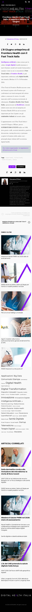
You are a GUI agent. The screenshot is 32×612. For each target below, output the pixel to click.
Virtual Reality (10, 432)
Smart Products (5, 422)
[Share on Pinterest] (19, 44)
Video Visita (3, 432)
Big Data (18, 376)
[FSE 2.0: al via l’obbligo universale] (16, 301)
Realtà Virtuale (15, 415)
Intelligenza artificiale (8, 62)
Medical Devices (19, 404)
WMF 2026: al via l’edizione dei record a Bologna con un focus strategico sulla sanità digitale (15, 480)
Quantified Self (6, 416)
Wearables (18, 432)
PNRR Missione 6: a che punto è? (12, 369)
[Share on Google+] (15, 44)
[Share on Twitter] (11, 44)
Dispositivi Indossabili (8, 392)
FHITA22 (7, 394)
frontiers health (18, 157)
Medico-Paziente (7, 408)
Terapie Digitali (8, 429)
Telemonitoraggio (17, 425)
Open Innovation (16, 410)
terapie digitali (10, 65)
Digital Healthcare (5, 386)
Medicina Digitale (16, 406)
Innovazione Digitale (22, 398)
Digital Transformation (13, 389)
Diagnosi (3, 383)
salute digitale (23, 416)
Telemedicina (7, 425)
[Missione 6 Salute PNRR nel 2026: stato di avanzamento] (16, 245)
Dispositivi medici (22, 392)
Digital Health (9, 157)
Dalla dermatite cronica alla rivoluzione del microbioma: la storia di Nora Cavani (14, 471)
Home (2, 5)
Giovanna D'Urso (13, 39)
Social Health (14, 422)
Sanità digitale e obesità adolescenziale (14, 536)
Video (27, 429)
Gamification (23, 394)
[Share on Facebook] (7, 44)
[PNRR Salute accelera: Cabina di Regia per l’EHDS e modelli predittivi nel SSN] (16, 273)
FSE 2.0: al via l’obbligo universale (12, 313)
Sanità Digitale (16, 419)
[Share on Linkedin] (23, 44)
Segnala (21, 166)
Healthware (20, 105)
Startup (15, 159)
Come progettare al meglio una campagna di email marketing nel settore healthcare (17, 214)
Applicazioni (7, 376)
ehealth (3, 394)
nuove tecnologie (5, 410)
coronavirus (24, 379)
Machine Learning (7, 404)
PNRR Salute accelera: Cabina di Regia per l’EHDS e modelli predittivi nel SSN (15, 285)
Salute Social (4, 419)
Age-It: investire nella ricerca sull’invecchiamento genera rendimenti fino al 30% (15, 341)
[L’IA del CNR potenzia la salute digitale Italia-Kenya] (16, 551)
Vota (12, 166)
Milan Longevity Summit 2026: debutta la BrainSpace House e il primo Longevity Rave (15, 579)
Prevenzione (23, 413)
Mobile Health (19, 408)
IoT (22, 401)
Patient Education (7, 413)
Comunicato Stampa (10, 379)
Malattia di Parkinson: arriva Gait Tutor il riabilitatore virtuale (14, 222)
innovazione (7, 397)
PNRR (16, 413)
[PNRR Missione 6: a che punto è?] (16, 357)
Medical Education (6, 406)
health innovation (6, 159)
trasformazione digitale (20, 429)
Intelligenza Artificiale (11, 401)
